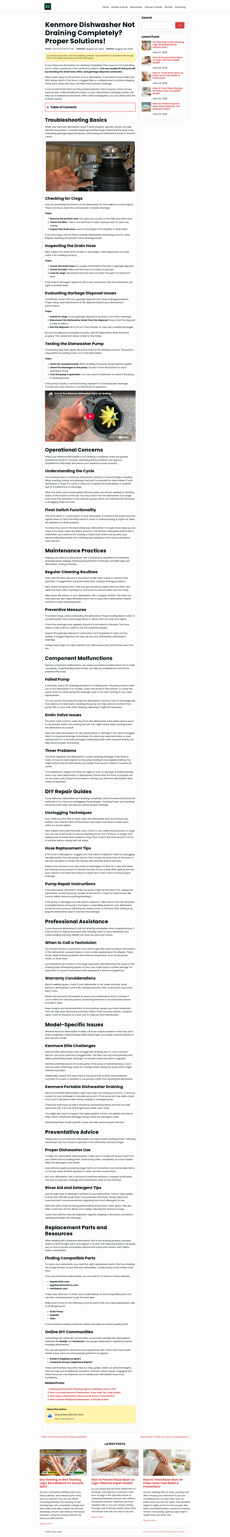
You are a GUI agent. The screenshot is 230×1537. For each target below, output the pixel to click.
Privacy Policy (155, 1532)
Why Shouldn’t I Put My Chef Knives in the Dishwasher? (164, 1437)
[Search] (179, 25)
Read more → (47, 1523)
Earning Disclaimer (169, 1532)
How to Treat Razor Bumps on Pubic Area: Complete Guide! (167, 91)
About (145, 1532)
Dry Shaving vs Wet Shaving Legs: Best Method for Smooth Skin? (168, 45)
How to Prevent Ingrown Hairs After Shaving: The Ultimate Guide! (166, 106)
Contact (181, 1532)
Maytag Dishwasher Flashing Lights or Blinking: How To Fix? (83, 1389)
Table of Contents (63, 107)
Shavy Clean (57, 1532)
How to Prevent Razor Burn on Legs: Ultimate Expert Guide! (167, 60)
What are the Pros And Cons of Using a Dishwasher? (64, 1437)
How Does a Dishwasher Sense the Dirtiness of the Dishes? (82, 1395)
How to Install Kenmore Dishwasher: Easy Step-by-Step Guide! (85, 1392)
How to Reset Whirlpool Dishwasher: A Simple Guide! (79, 1399)
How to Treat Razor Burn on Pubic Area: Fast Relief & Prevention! (167, 75)
